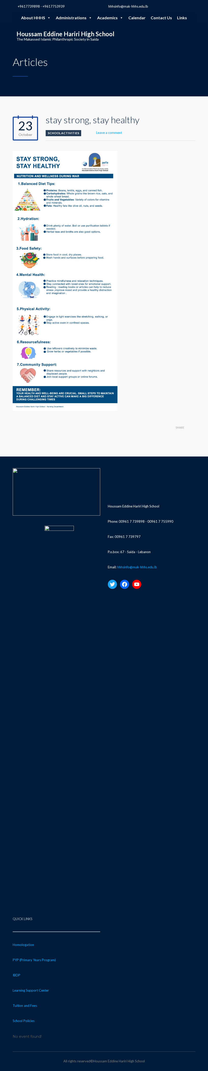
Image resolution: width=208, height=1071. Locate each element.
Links (182, 17)
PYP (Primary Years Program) (34, 960)
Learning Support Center (31, 990)
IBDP (16, 975)
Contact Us (161, 17)
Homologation (23, 945)
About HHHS (33, 17)
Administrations (71, 17)
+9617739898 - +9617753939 (41, 6)
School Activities (63, 133)
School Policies (23, 1021)
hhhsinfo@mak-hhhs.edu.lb (128, 6)
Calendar (137, 17)
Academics (107, 17)
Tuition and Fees (25, 1006)
